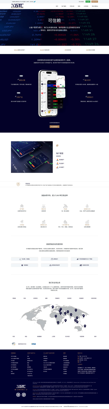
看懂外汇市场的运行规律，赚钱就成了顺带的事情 (87, 371)
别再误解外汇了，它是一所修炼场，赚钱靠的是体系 (87, 367)
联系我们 (13, 373)
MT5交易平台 (30, 371)
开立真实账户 (54, 126)
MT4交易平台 (30, 369)
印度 (14, 336)
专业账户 (61, 163)
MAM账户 (45, 360)
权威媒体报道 (71, 406)
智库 (79, 6)
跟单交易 (45, 356)
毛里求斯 (82, 336)
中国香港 (81, 298)
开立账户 (88, 1)
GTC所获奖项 (13, 365)
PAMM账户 (45, 358)
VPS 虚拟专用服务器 (47, 369)
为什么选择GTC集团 (15, 358)
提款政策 (65, 358)
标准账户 (61, 160)
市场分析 (72, 6)
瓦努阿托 (35, 298)
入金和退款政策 (66, 362)
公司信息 (86, 6)
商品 (28, 365)
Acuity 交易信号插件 (47, 365)
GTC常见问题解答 (14, 369)
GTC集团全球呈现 (14, 362)
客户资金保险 (13, 367)
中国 (24, 298)
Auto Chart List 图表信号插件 (49, 362)
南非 (95, 336)
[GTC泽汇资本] (17, 6)
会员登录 (82, 1)
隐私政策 (65, 356)
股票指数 (29, 367)
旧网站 (53, 406)
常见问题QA (95, 6)
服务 (38, 406)
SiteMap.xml (57, 406)
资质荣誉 (65, 406)
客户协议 (45, 371)
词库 (61, 406)
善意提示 (65, 369)
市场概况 (65, 373)
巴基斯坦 (57, 298)
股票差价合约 (30, 360)
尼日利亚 (67, 336)
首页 (57, 6)
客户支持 (50, 406)
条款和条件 (65, 367)
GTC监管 (13, 360)
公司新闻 (65, 371)
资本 (28, 356)
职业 (12, 371)
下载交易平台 (30, 375)
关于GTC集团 (13, 356)
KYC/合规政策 (66, 360)
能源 (28, 362)
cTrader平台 (29, 373)
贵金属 (28, 358)
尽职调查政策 (66, 365)
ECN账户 (61, 167)
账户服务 (64, 6)
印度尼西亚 (93, 298)
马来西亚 (69, 298)
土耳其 (53, 336)
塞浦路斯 (39, 336)
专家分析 (45, 367)
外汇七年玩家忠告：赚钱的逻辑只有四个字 (86, 373)
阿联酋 (14, 298)
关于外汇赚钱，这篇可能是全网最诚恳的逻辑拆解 (87, 369)
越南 (46, 298)
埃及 (26, 336)
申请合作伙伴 (94, 1)
